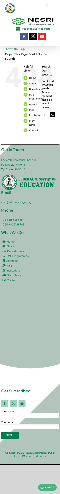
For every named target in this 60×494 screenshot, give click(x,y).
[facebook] (4, 403)
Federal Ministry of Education (30, 455)
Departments (36, 89)
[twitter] (13, 403)
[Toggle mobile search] (46, 5)
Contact (33, 130)
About (32, 83)
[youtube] (22, 403)
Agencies (34, 104)
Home (32, 77)
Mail (31, 109)
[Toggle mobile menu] (53, 5)
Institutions (35, 115)
